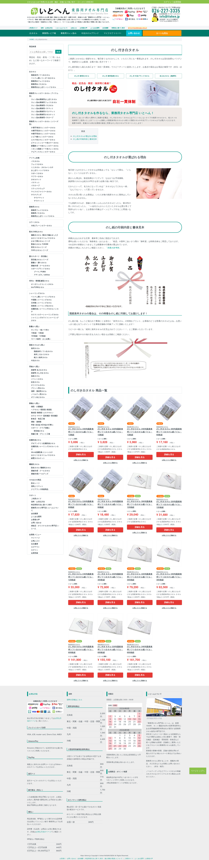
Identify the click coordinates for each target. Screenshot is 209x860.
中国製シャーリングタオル (41, 299)
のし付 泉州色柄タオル (110, 76)
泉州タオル (35, 348)
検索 (58, 51)
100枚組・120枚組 (38, 336)
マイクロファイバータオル (41, 191)
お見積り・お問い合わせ (68, 858)
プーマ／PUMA (40, 271)
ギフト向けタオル (38, 397)
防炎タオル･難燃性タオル (41, 467)
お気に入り (35, 541)
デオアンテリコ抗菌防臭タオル (43, 443)
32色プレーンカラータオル (41, 225)
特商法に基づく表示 (118, 28)
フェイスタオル (37, 164)
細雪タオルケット (38, 458)
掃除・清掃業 (36, 421)
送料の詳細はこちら (74, 699)
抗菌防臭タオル (35, 440)
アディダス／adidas (42, 274)
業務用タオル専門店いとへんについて (45, 509)
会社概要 (105, 28)
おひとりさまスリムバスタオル (43, 238)
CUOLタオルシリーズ (39, 250)
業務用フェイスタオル (39, 210)
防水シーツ (35, 483)
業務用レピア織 (49, 33)
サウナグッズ (36, 194)
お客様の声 (83, 28)
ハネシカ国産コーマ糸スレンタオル (45, 149)
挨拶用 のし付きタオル (40, 373)
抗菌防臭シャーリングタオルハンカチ (45, 310)
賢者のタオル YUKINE (39, 244)
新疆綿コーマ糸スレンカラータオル (45, 145)
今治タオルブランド (90, 33)
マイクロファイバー (112, 33)
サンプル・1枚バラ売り (40, 330)
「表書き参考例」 (113, 247)
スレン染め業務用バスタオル (42, 105)
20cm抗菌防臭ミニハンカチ (42, 452)
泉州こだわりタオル (41, 354)
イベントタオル (37, 379)
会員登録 (177, 1)
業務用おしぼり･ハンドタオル (42, 216)
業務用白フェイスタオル (40, 81)
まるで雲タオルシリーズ (40, 241)
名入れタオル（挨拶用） (168, 76)
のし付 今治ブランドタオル (139, 76)
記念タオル (35, 382)
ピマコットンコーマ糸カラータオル (45, 142)
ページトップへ (198, 770)
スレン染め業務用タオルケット (43, 114)
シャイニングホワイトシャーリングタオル (45, 318)
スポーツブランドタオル (40, 268)
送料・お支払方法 (47, 28)
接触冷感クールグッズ (39, 473)
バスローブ (35, 185)
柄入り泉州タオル (41, 357)
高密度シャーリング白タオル (42, 305)
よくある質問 (94, 28)
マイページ (35, 537)
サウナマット (39, 197)
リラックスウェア (38, 188)
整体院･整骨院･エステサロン (42, 412)
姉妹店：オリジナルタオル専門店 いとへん (45, 527)
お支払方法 (33, 694)
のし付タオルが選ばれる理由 (85, 136)
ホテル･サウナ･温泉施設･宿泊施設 (44, 415)
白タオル (33, 33)
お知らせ (74, 28)
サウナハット (39, 200)
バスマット (35, 182)
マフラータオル (37, 176)
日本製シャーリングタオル (41, 302)
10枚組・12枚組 (37, 333)
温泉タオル (35, 376)
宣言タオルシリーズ (39, 247)
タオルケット (36, 179)
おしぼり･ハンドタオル (40, 170)
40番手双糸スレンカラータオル (43, 133)
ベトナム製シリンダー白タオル (43, 78)
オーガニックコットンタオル (42, 284)
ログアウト (35, 547)
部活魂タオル (39, 431)
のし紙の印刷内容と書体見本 (85, 139)
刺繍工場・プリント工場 (40, 434)
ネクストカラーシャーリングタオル (45, 314)
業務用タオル (34, 206)
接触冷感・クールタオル (40, 265)
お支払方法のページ (43, 831)
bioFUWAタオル (37, 287)
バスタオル (35, 161)
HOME (32, 39)
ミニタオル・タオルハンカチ (42, 167)
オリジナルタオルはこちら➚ (137, 28)
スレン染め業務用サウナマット (43, 111)
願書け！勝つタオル (39, 262)
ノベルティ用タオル (39, 394)
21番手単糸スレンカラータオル (43, 127)
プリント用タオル (38, 388)
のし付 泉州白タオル (81, 76)
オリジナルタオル (38, 385)
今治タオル (35, 360)
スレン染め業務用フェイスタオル (44, 102)
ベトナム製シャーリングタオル (43, 296)
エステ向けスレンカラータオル (43, 139)
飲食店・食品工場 (38, 418)
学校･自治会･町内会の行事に (42, 424)
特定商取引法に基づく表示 (41, 504)
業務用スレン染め (68, 33)
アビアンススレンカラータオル (43, 151)
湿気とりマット (37, 486)
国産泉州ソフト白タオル (40, 75)
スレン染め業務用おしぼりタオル (44, 99)
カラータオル (34, 222)
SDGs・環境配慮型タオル (39, 280)
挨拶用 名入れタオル (39, 370)
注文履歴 (34, 544)
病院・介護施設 (37, 406)
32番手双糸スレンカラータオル (43, 130)
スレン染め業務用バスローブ (42, 117)
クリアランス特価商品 (39, 489)
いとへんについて (62, 28)
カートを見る (162, 33)
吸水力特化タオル (36, 231)
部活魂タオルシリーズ (39, 259)
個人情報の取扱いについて (113, 858)
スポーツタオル (37, 173)
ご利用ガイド (33, 28)
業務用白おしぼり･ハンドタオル (43, 87)
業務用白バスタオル (39, 84)
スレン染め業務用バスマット (42, 108)
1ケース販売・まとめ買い (41, 339)
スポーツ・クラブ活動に (40, 427)
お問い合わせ (134, 33)
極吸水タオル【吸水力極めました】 (45, 235)
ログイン (168, 1)
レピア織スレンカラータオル (42, 136)
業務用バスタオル (38, 213)
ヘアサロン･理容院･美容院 (41, 409)
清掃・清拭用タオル (39, 391)
